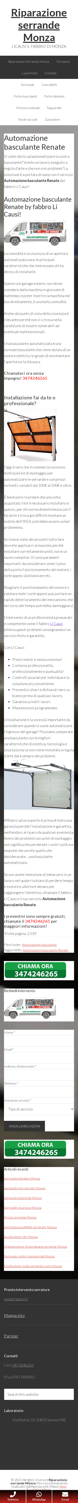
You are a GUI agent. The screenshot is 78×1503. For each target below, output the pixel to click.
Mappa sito (14, 1315)
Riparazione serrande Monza (39, 24)
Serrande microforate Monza (24, 1188)
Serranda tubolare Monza (22, 1178)
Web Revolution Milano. (46, 1488)
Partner (11, 1335)
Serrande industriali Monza (23, 1198)
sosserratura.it (16, 1299)
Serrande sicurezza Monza (22, 1207)
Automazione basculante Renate (45, 950)
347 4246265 (23, 1365)
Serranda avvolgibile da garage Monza (30, 1227)
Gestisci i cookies (22, 1484)
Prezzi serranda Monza (20, 1217)
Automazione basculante (39, 945)
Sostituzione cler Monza (21, 1237)
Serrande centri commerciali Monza (29, 1256)
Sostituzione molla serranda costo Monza (33, 1266)
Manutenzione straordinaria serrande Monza (35, 1246)
